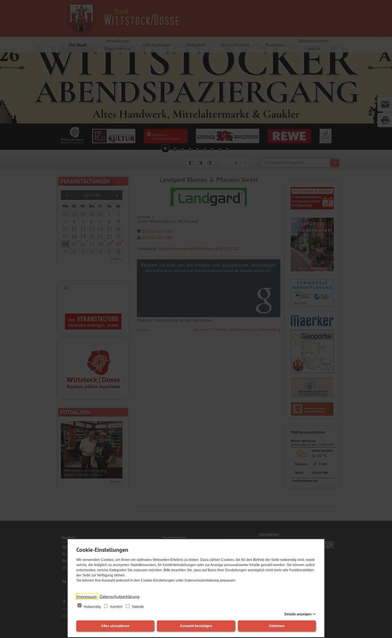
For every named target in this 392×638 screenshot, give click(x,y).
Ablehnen (276, 626)
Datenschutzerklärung (119, 596)
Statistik (137, 607)
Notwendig (92, 607)
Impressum (86, 596)
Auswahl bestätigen (196, 626)
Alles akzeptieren (115, 626)
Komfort (116, 607)
